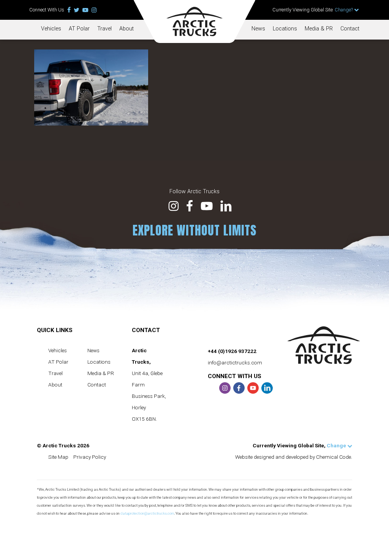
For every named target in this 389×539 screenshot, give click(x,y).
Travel (104, 28)
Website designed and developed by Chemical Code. (293, 457)
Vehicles (51, 28)
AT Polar (79, 28)
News (258, 28)
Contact (349, 28)
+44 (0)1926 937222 (232, 351)
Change (337, 445)
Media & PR (319, 28)
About (126, 28)
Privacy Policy (89, 457)
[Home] (194, 21)
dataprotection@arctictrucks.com (147, 513)
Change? (344, 10)
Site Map (58, 457)
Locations (285, 28)
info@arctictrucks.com (235, 362)
